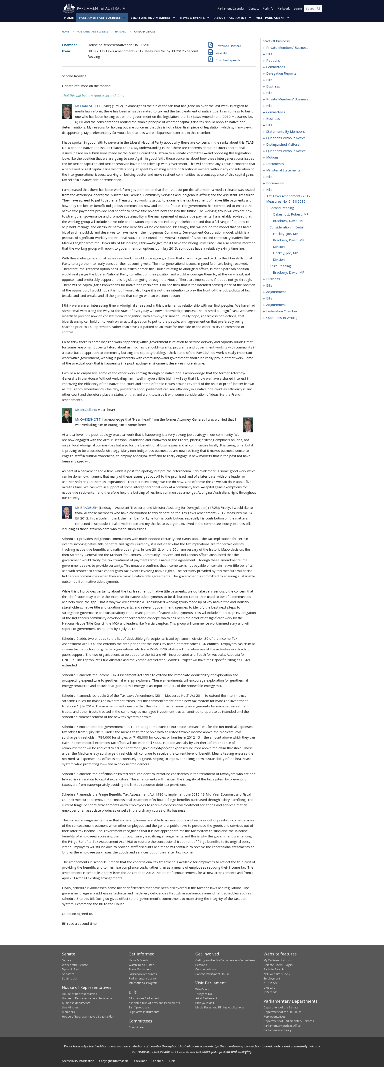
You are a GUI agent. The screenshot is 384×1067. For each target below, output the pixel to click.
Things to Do (203, 994)
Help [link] (172, 1061)
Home (69, 18)
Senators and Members (150, 18)
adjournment (276, 291)
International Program (143, 983)
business (273, 86)
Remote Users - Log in (278, 965)
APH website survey (277, 974)
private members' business (287, 47)
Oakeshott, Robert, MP (291, 214)
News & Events (192, 18)
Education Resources (143, 974)
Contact (254, 8)
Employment (272, 978)
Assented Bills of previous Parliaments (154, 1003)
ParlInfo (268, 8)
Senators (68, 974)
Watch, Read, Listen (141, 965)
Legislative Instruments (144, 1012)
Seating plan (70, 978)
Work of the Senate (75, 965)
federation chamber (282, 311)
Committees (137, 1027)
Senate (67, 960)
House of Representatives (79, 994)
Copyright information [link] (113, 1061)
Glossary (269, 988)
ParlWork (284, 8)
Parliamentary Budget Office (282, 1026)
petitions (273, 60)
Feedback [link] (158, 1061)
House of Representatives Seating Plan (88, 1016)
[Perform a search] (318, 8)
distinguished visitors (282, 144)
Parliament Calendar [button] (231, 8)
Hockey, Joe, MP (285, 233)
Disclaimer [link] (140, 1061)
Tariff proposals (139, 1007)
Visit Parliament (270, 18)
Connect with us (206, 969)
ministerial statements (283, 170)
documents (275, 163)
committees (275, 67)
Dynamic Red (70, 969)
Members (68, 1012)
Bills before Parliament (144, 998)
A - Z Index (271, 983)
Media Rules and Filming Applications (219, 1007)
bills (269, 54)
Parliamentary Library (142, 978)
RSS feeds (271, 992)
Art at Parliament (206, 998)
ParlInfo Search (274, 969)
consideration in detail (287, 227)
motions (272, 157)
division (279, 246)
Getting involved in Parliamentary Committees (225, 960)
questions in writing (282, 317)
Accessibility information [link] (78, 1061)
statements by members (285, 131)
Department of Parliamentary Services (289, 1021)
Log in (298, 8)
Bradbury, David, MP (288, 220)
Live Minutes (70, 1007)
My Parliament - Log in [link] (278, 960)
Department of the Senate (281, 1007)
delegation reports (281, 73)
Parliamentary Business (100, 18)
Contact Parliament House (212, 974)
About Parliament (230, 18)
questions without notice (286, 138)
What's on (202, 989)
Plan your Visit (204, 1003)
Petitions (201, 965)
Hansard (120, 31)
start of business (276, 41)
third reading (280, 266)
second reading (282, 208)
